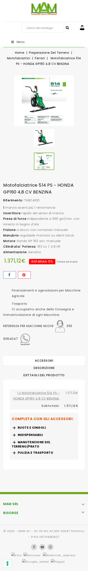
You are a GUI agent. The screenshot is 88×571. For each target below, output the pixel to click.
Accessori (44, 360)
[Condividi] (9, 274)
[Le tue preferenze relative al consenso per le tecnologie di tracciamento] (7, 563)
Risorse (10, 512)
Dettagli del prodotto (44, 375)
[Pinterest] (24, 274)
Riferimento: (13, 200)
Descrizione (44, 368)
